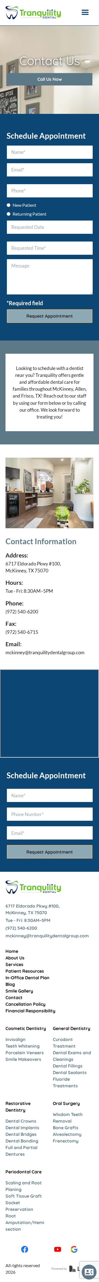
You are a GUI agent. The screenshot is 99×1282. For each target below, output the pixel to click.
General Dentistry (71, 1028)
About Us (15, 958)
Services (14, 964)
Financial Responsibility (30, 1010)
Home (12, 951)
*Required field (25, 303)
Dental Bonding (22, 1141)
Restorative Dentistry (18, 1107)
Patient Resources (25, 971)
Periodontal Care (24, 1171)
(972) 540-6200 (22, 612)
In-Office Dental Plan (28, 977)
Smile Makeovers (23, 1059)
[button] (85, 12)
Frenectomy (65, 1141)
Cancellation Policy (25, 1004)
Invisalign (16, 1039)
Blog (10, 984)
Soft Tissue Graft (24, 1196)
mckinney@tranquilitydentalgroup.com (45, 652)
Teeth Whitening (23, 1046)
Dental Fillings (67, 1066)
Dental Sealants (70, 1072)
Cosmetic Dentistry (26, 1028)
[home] (33, 12)
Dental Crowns (21, 1121)
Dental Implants (22, 1127)
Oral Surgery (66, 1103)
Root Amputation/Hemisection (25, 1222)
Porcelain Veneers (25, 1052)
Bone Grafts (65, 1127)
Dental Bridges (21, 1134)
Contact (14, 997)
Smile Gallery (19, 991)
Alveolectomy (67, 1134)
